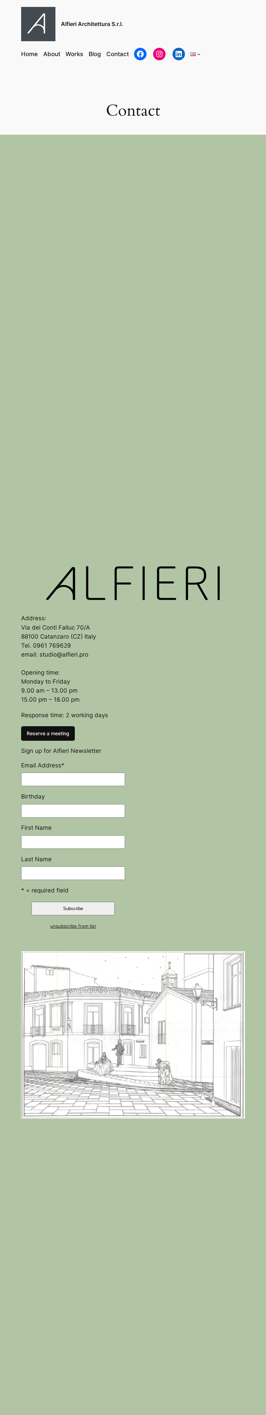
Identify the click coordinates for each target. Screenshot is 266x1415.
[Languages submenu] (199, 54)
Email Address (42, 765)
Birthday (33, 796)
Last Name (36, 859)
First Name (36, 827)
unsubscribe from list (73, 926)
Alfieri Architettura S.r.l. (92, 23)
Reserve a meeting (48, 733)
